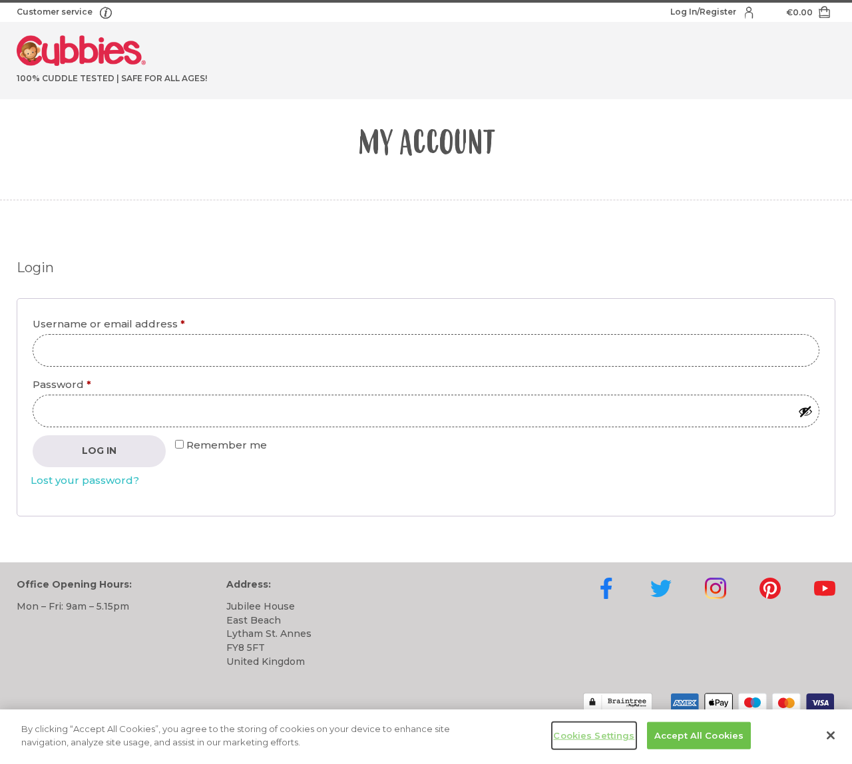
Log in (99, 451)
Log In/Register (704, 12)
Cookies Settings (593, 735)
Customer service (56, 12)
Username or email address (133, 323)
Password (86, 384)
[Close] (830, 735)
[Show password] (805, 411)
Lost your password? (85, 480)
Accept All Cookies (699, 735)
